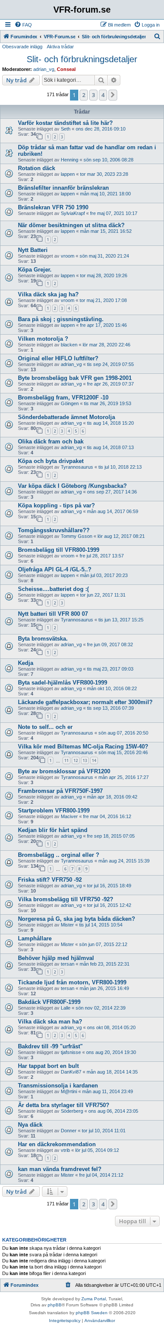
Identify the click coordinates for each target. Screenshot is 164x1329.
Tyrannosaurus (77, 467)
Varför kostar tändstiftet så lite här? (65, 123)
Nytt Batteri (33, 250)
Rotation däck (36, 168)
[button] (112, 95)
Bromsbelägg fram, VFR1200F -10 (63, 397)
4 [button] (103, 95)
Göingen (70, 403)
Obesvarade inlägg (22, 46)
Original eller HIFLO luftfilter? (58, 358)
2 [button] (83, 95)
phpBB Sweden (92, 1312)
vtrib (65, 1150)
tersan (67, 964)
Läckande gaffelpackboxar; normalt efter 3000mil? (85, 702)
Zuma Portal (93, 1298)
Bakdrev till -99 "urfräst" (50, 1046)
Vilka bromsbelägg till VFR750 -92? (65, 899)
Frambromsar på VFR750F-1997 (60, 791)
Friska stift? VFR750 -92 (50, 879)
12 (75, 760)
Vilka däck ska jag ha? (48, 294)
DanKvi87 (71, 1071)
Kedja (25, 663)
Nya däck (30, 1124)
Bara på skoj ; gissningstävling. (61, 319)
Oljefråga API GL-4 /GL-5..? (54, 569)
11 (66, 760)
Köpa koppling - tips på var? (56, 505)
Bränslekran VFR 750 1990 (53, 207)
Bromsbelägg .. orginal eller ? (58, 855)
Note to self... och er (45, 727)
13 (85, 760)
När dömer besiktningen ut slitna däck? (71, 225)
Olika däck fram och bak (51, 441)
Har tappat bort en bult (48, 1066)
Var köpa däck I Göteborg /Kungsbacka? (72, 486)
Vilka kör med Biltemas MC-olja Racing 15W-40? (83, 746)
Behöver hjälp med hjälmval (56, 958)
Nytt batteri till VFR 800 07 (53, 614)
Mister (67, 924)
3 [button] (93, 95)
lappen (68, 174)
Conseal (66, 69)
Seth (65, 128)
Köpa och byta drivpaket (51, 461)
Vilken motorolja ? (43, 339)
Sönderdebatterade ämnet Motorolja (66, 417)
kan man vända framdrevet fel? (59, 1169)
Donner (69, 1130)
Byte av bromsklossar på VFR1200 (64, 771)
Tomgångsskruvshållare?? (54, 530)
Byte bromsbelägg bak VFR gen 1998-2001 (75, 378)
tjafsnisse (71, 1052)
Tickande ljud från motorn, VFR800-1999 (72, 982)
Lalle (65, 1007)
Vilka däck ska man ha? (50, 1021)
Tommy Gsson (76, 536)
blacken (69, 344)
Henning (69, 159)
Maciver (69, 816)
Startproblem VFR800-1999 (54, 810)
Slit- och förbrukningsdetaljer (82, 59)
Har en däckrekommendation (57, 1144)
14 (94, 760)
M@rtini (69, 1091)
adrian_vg (43, 69)
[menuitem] (23, 25)
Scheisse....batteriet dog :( (53, 589)
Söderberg (72, 1111)
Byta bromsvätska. (43, 638)
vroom (67, 255)
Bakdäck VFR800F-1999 (49, 1002)
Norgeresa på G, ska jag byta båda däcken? (76, 919)
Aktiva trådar (60, 46)
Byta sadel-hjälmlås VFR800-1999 (62, 682)
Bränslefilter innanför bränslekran (63, 188)
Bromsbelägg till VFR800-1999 (58, 550)
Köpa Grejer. (35, 269)
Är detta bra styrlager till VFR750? (63, 1105)
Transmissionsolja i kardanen (58, 1085)
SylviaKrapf (73, 213)
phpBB (55, 1304)
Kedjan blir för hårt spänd (52, 830)
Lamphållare (35, 938)
